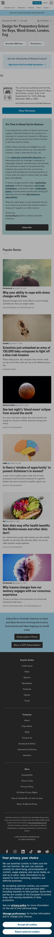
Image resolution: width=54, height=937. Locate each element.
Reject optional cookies (27, 931)
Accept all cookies (27, 924)
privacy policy (18, 905)
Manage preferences (14, 913)
